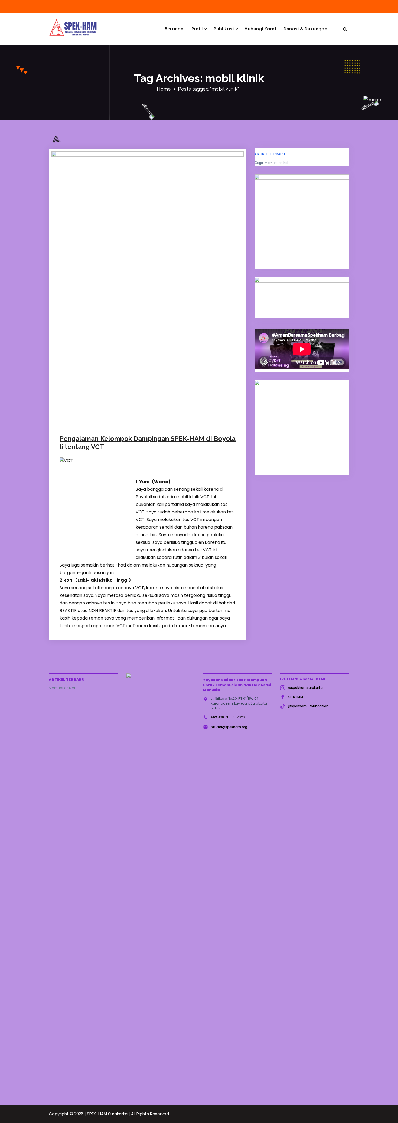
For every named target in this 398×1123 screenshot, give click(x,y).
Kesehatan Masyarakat (189, 434)
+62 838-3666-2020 (228, 717)
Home (164, 89)
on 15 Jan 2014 (89, 434)
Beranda (174, 29)
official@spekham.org (229, 727)
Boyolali (158, 434)
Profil (197, 29)
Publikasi (224, 29)
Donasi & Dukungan (305, 29)
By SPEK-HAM (126, 434)
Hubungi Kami (260, 29)
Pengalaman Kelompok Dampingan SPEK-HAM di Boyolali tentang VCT (148, 443)
